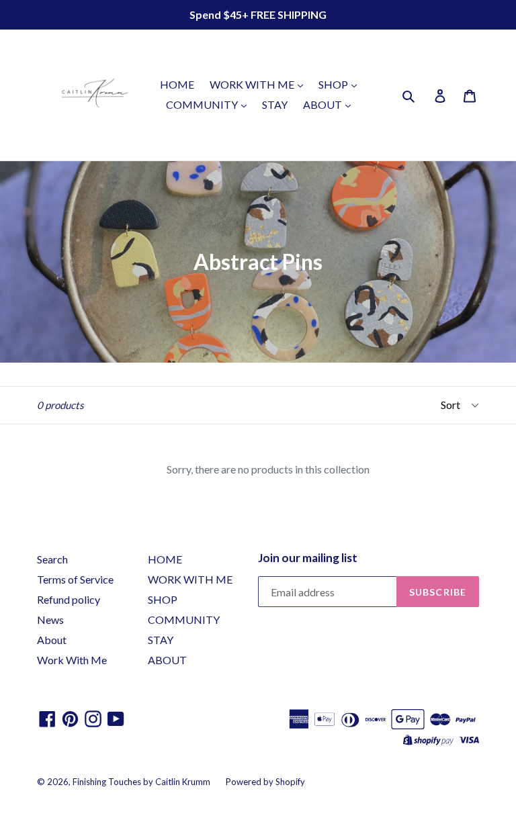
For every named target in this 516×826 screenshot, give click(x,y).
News (50, 619)
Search (52, 559)
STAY (275, 104)
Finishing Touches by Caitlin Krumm (141, 781)
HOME (177, 84)
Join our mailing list (307, 558)
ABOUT (323, 104)
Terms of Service (75, 579)
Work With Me (72, 659)
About (52, 639)
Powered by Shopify (265, 781)
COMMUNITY (203, 104)
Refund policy (68, 599)
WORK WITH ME (253, 84)
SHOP (334, 84)
